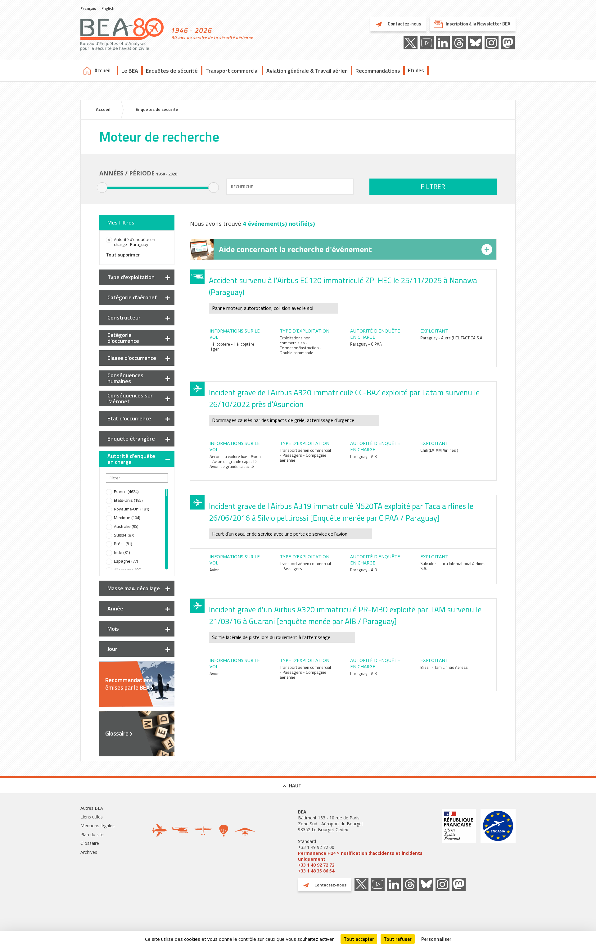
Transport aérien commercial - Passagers (305, 566)
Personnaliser (436, 939)
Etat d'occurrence (129, 418)
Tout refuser (398, 939)
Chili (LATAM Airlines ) (439, 450)
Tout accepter (359, 939)
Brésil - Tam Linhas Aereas (444, 667)
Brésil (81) (123, 543)
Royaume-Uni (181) (131, 508)
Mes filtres (120, 222)
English (108, 8)
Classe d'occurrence (131, 358)
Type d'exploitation (131, 277)
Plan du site (92, 834)
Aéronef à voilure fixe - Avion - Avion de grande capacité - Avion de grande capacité (235, 461)
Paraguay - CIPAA (366, 344)
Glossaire (117, 733)
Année (115, 608)
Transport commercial (232, 70)
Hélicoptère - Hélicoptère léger (232, 346)
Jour (112, 649)
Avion (214, 570)
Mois (113, 628)
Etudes (416, 70)
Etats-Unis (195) (128, 500)
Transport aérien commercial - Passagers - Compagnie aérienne (305, 455)
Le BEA (129, 70)
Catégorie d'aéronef (132, 297)
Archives (88, 852)
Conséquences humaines (125, 378)
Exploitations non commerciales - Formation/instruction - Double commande (301, 345)
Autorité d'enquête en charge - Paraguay (134, 242)
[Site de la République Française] (459, 841)
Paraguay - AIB (363, 456)
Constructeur (124, 317)
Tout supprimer (123, 254)
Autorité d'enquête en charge (131, 459)
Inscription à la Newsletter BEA (478, 23)
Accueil (102, 70)
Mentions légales (97, 825)
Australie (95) (126, 526)
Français (88, 8)
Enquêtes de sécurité (172, 70)
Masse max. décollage (133, 588)
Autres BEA (91, 808)
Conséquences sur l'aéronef (130, 398)
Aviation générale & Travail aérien (307, 70)
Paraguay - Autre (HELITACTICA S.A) (452, 338)
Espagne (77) (126, 561)
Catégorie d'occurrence (123, 338)
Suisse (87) (124, 534)
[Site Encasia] (498, 841)
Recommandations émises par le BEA (129, 683)
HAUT (295, 785)
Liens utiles (91, 817)
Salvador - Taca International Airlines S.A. (452, 566)
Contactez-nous (404, 23)
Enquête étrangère (131, 438)
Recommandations (377, 70)
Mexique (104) (127, 517)
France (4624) (126, 491)
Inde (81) (122, 552)
